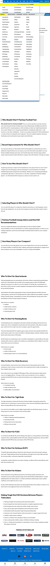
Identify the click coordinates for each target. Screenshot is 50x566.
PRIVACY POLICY (27, 551)
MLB (4, 1)
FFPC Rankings (4, 54)
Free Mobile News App (18, 41)
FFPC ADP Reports (17, 34)
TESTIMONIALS (19, 548)
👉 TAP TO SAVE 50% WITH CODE (25, 4)
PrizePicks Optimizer (5, 22)
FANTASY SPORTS (11, 14)
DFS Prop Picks (28, 56)
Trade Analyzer (17, 51)
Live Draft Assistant (17, 12)
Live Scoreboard (17, 56)
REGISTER (47, 1)
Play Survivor (4, 93)
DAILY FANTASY (31, 14)
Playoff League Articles (18, 44)
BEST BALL (4, 39)
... (36, 14)
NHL (11, 1)
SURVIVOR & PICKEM (5, 81)
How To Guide (4, 36)
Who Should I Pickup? (17, 49)
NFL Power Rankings (29, 36)
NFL (1, 1)
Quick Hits (16, 73)
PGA (14, 1)
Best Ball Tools (4, 44)
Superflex (27, 29)
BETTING (31, 1)
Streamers (16, 66)
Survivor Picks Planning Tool (18, 78)
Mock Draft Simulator (17, 9)
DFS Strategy (28, 59)
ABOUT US (13, 551)
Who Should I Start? (17, 46)
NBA (8, 1)
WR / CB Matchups (5, 27)
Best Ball (27, 17)
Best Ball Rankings (5, 46)
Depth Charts (16, 27)
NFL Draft (28, 12)
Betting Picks (28, 61)
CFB (20, 1)
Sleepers (27, 22)
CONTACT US (4, 548)
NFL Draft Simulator (17, 7)
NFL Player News (17, 54)
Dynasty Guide (16, 24)
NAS (17, 1)
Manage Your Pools (5, 91)
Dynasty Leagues (29, 9)
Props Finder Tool (5, 19)
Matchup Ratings (29, 44)
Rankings (15, 19)
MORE (24, 1)
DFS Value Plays (29, 54)
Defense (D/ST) (17, 71)
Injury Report (16, 29)
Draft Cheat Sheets (5, 64)
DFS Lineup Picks (29, 46)
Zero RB (27, 27)
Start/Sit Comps (5, 31)
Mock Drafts (28, 31)
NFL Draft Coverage (29, 7)
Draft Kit (3, 7)
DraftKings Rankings (5, 51)
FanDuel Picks (28, 51)
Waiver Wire (16, 68)
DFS (27, 1)
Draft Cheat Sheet (17, 17)
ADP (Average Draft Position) (19, 31)
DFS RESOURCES (29, 39)
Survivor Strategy (5, 88)
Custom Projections (5, 66)
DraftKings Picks (29, 49)
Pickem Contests (5, 98)
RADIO (48, 14)
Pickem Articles (4, 96)
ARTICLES (25, 14)
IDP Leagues (28, 34)
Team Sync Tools (5, 9)
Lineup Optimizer (5, 17)
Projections (4, 29)
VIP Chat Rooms (5, 34)
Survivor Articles (5, 86)
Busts (27, 24)
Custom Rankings (5, 12)
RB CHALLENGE (45, 548)
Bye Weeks (16, 76)
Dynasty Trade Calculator (18, 36)
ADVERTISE (11, 548)
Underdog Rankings (5, 49)
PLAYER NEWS (19, 14)
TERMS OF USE (36, 551)
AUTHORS (19, 551)
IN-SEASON (16, 39)
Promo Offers (28, 64)
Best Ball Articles (5, 56)
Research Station (5, 24)
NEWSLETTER (28, 548)
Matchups (16, 64)
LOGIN (41, 1)
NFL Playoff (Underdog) (6, 41)
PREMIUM (2, 14)
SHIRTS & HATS (36, 548)
